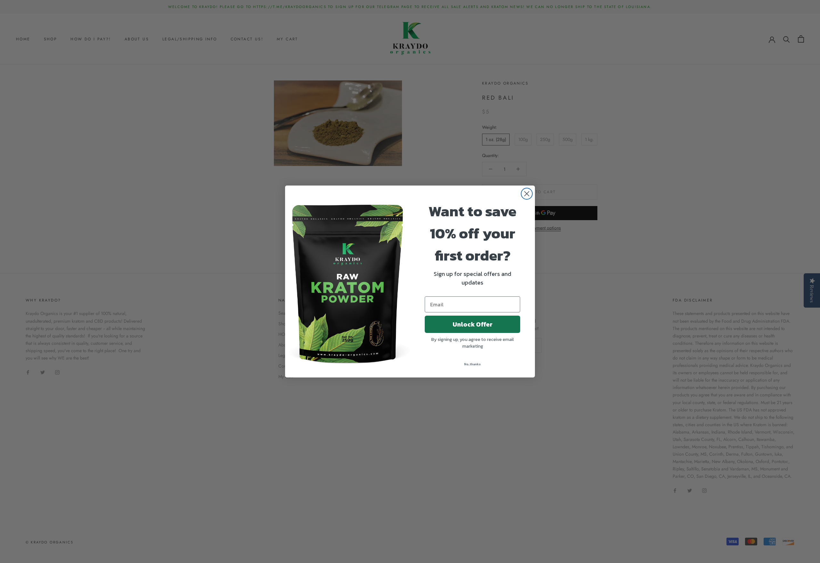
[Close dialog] (526, 193)
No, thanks (472, 364)
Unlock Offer (473, 324)
